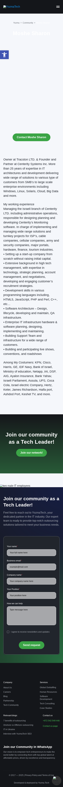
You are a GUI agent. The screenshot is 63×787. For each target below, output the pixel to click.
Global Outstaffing (48, 687)
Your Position (13, 589)
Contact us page (50, 726)
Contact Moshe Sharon (31, 137)
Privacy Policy (31, 775)
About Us (7, 687)
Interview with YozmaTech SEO (17, 734)
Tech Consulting (47, 703)
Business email (14, 561)
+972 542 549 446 (51, 721)
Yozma (16, 23)
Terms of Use (48, 775)
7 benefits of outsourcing (14, 721)
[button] (4, 54)
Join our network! (31, 452)
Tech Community (11, 705)
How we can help (15, 603)
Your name (12, 546)
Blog (5, 696)
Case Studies (46, 708)
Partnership (8, 701)
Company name (14, 575)
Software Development (46, 697)
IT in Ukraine (9, 729)
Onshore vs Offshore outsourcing (18, 725)
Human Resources (48, 692)
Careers (7, 692)
